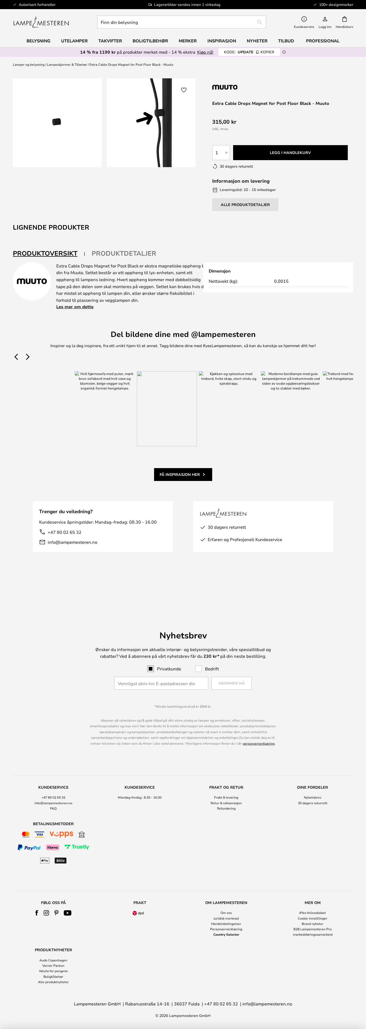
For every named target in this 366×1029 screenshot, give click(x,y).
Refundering (226, 808)
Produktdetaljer (124, 253)
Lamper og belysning (28, 64)
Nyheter (257, 41)
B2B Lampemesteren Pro (312, 929)
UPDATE (249, 51)
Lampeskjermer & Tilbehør (67, 64)
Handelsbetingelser (226, 923)
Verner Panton (53, 965)
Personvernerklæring (226, 929)
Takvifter (110, 41)
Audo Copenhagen (53, 960)
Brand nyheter (312, 923)
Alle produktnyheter (53, 982)
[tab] (49, 253)
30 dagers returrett (312, 803)
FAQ (53, 808)
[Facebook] (36, 913)
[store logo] (41, 22)
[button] (183, 90)
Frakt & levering (226, 797)
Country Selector (226, 934)
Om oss (226, 912)
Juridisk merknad (226, 918)
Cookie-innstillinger (312, 918)
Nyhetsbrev (312, 797)
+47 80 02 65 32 (64, 532)
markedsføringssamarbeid (313, 934)
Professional (322, 41)
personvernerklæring (259, 743)
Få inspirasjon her (180, 474)
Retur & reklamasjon (226, 803)
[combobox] (182, 22)
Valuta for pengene (53, 971)
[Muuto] (240, 87)
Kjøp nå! (205, 52)
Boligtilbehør (53, 976)
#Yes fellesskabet (312, 912)
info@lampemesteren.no (72, 542)
